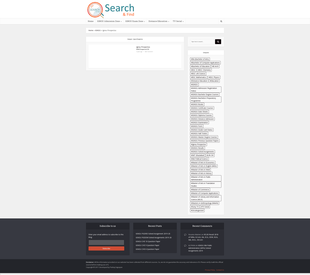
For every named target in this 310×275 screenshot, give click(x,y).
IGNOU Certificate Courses (202, 108)
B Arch (215, 66)
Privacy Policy (210, 270)
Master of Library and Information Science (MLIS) (205, 198)
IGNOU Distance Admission (203, 119)
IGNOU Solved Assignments (203, 151)
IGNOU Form (197, 126)
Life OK (210, 155)
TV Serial (177, 21)
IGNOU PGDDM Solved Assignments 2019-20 (153, 237)
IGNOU (98, 30)
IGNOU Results (198, 148)
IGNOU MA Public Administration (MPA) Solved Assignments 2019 (200, 248)
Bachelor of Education (201, 66)
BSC (193, 70)
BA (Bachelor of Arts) (200, 59)
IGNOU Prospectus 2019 (142, 49)
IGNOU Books (197, 104)
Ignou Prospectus (143, 47)
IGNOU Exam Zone (134, 21)
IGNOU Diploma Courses (202, 115)
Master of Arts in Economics (203, 162)
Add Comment (149, 51)
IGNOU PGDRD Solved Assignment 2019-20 (153, 233)
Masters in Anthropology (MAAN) (205, 203)
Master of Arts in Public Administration (200, 178)
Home (90, 21)
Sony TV (195, 207)
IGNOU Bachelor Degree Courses (205, 94)
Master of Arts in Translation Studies (203, 184)
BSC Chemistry (205, 70)
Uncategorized (198, 210)
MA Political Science (200, 159)
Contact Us (220, 270)
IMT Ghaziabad (198, 155)
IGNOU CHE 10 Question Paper (148, 241)
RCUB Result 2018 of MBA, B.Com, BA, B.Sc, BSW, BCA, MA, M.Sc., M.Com (203, 237)
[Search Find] (111, 10)
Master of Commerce (200, 189)
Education (215, 81)
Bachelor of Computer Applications (206, 63)
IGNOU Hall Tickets (199, 133)
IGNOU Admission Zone (108, 21)
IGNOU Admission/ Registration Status (204, 89)
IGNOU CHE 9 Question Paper (147, 245)
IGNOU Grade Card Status (202, 130)
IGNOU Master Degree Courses (204, 137)
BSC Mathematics (199, 77)
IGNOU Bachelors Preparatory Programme (203, 99)
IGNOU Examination (200, 122)
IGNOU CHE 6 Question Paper (147, 249)
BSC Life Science (198, 73)
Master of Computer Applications (205, 193)
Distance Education (158, 21)
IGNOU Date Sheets (200, 111)
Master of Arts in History (201, 173)
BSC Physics (214, 77)
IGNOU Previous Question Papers (205, 141)
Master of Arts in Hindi (201, 170)
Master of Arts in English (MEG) (204, 166)
